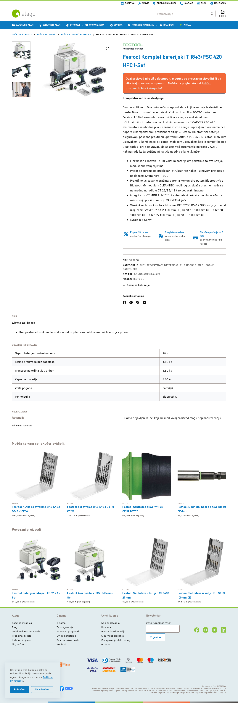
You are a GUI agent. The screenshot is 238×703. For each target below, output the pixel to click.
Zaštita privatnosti (68, 640)
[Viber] (137, 302)
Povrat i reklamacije (113, 631)
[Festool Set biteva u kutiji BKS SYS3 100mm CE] (202, 562)
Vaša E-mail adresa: (158, 623)
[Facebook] (124, 302)
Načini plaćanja (110, 623)
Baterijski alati (24, 25)
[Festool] (133, 46)
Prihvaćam (19, 689)
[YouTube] (214, 630)
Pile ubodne (188, 265)
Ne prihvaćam (42, 689)
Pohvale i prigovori (68, 631)
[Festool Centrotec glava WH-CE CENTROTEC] (146, 476)
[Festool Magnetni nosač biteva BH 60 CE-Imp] (202, 476)
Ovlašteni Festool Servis (26, 631)
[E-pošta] (144, 302)
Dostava (106, 627)
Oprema (118, 25)
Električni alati (51, 25)
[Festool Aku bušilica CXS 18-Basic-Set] (91, 562)
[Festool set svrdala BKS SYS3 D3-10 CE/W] (91, 476)
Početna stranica (22, 623)
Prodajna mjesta (166, 3)
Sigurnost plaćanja (112, 635)
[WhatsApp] (131, 302)
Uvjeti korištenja (66, 635)
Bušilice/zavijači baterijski (158, 265)
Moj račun (220, 3)
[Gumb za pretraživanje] (212, 13)
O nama (61, 623)
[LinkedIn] (223, 630)
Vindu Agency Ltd (219, 693)
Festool (138, 278)
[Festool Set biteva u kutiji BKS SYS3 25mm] (146, 562)
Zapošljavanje (65, 627)
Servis (145, 3)
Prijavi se (155, 637)
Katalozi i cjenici (21, 640)
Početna (129, 3)
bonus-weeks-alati (147, 274)
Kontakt (188, 3)
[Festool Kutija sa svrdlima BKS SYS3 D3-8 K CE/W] (36, 476)
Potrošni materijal (143, 25)
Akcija (187, 25)
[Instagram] (205, 630)
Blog (204, 3)
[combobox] (181, 13)
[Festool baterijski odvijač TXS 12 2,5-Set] (36, 562)
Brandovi (168, 25)
